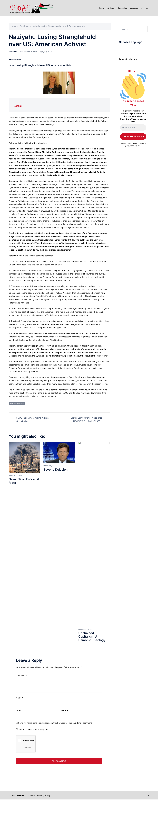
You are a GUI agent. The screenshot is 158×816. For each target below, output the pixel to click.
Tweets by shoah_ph (128, 59)
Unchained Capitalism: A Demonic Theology (91, 636)
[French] (130, 48)
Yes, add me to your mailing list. (33, 729)
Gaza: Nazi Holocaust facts (24, 481)
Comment (21, 675)
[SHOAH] (31, 8)
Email (19, 710)
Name (19, 698)
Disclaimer (30, 795)
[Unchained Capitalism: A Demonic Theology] (93, 534)
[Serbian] (135, 48)
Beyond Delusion (55, 469)
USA (41, 52)
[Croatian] (125, 48)
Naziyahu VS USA (17, 403)
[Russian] (132, 48)
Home (13, 26)
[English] (127, 48)
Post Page (24, 26)
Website (64, 710)
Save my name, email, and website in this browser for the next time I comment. (55, 723)
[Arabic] (120, 48)
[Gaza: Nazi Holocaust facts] (24, 457)
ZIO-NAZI (48, 52)
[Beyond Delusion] (59, 452)
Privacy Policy (43, 795)
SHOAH (14, 52)
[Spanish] (137, 48)
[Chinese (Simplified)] (122, 48)
